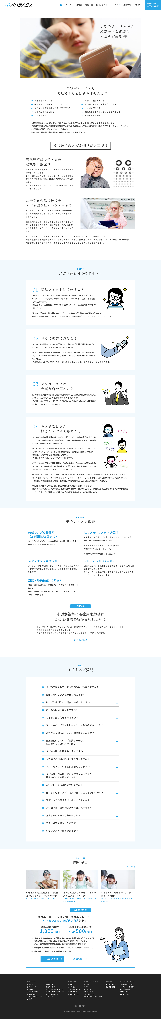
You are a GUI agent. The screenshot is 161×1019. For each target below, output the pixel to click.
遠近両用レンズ (51, 985)
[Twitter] (83, 1006)
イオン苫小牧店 (125, 989)
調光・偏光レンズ (52, 994)
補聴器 (70, 985)
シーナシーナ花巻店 (127, 987)
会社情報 (30, 989)
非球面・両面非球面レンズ (55, 992)
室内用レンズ (50, 987)
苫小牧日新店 (110, 987)
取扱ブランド (88, 992)
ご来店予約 (52, 959)
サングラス (87, 989)
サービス (30, 985)
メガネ (86, 987)
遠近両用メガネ (73, 994)
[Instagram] (76, 1006)
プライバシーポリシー (35, 997)
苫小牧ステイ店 (110, 985)
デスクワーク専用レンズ (54, 989)
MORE (130, 866)
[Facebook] (80, 1006)
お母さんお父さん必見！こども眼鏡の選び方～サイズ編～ (79, 894)
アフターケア (31, 987)
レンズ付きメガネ (74, 989)
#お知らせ (79, 898)
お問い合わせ (31, 994)
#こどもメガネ (43, 898)
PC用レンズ (50, 997)
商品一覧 (87, 985)
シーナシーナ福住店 (127, 985)
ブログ (29, 999)
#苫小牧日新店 (69, 901)
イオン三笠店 (124, 994)
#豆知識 (53, 898)
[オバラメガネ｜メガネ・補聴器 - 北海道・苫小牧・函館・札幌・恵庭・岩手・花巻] (18, 5)
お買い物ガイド (89, 994)
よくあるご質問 (32, 992)
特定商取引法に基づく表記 (93, 997)
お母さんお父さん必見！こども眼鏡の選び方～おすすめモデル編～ (42, 894)
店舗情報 (77, 959)
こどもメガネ (72, 992)
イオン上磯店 (124, 992)
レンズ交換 (72, 987)
